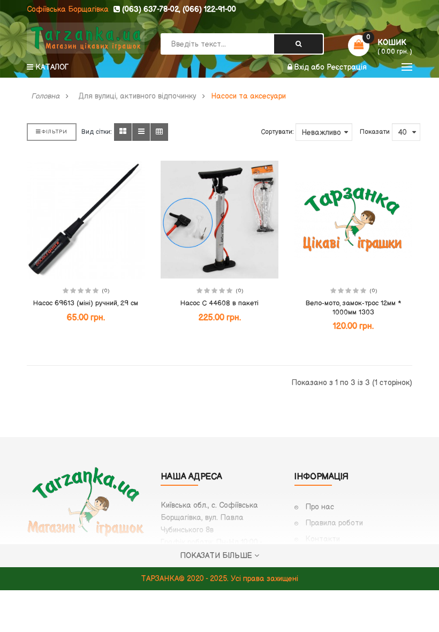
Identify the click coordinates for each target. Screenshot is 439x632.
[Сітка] (123, 132)
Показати (375, 132)
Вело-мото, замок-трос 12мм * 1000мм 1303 (353, 308)
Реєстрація (347, 67)
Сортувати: (277, 132)
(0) (106, 291)
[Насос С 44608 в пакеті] (219, 220)
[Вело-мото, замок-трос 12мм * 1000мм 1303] (353, 220)
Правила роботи (334, 523)
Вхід (302, 67)
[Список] (141, 132)
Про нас (319, 506)
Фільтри (54, 132)
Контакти (322, 539)
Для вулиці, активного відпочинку (137, 96)
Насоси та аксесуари (248, 96)
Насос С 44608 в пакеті (219, 303)
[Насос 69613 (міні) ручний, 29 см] (86, 220)
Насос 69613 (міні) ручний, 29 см (85, 303)
